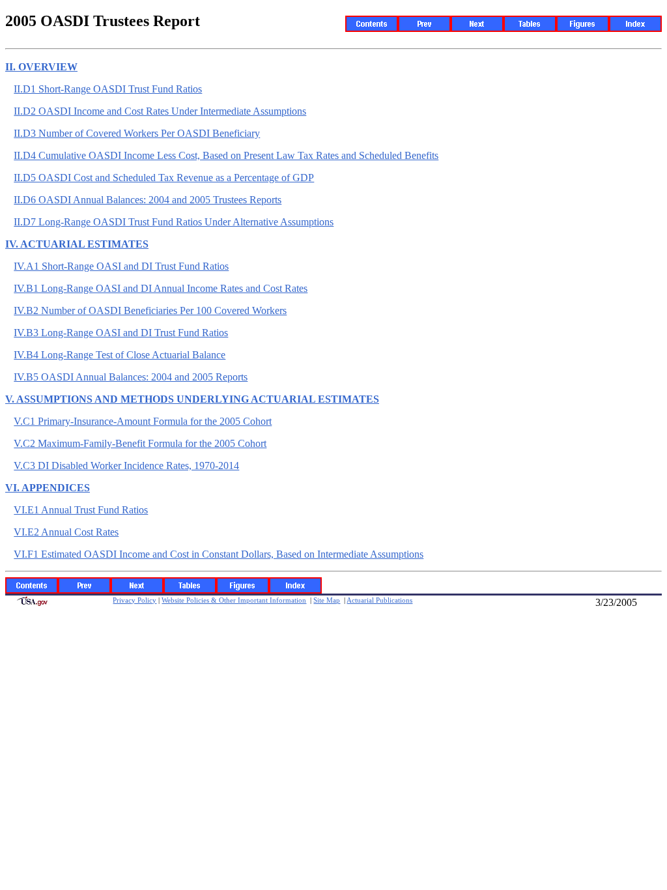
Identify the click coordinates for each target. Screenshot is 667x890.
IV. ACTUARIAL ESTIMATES (77, 244)
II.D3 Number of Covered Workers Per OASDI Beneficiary (137, 133)
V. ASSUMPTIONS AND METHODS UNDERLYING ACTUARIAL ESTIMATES (192, 399)
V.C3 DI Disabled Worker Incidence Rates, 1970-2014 (126, 465)
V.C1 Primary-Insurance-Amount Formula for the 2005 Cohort (143, 421)
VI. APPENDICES (47, 487)
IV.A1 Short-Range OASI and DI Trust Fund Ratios (121, 266)
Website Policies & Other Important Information (234, 600)
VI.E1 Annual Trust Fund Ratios (81, 509)
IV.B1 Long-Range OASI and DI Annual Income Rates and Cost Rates (160, 288)
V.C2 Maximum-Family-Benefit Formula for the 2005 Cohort (140, 443)
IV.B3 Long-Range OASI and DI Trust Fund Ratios (121, 332)
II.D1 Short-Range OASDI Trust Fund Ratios (108, 88)
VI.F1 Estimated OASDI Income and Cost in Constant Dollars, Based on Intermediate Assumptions (218, 554)
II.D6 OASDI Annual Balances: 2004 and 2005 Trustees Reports (147, 199)
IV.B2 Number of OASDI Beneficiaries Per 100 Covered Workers (150, 310)
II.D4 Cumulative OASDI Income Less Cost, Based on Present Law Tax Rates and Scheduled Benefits (226, 155)
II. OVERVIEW (41, 66)
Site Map (326, 600)
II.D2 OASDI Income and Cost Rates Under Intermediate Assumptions (160, 111)
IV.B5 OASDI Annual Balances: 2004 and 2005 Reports (131, 376)
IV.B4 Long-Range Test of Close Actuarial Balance (119, 354)
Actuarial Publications (379, 600)
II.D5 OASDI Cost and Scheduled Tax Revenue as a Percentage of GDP (164, 177)
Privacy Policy (134, 600)
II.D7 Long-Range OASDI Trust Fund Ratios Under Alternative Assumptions (174, 221)
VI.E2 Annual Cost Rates (66, 532)
